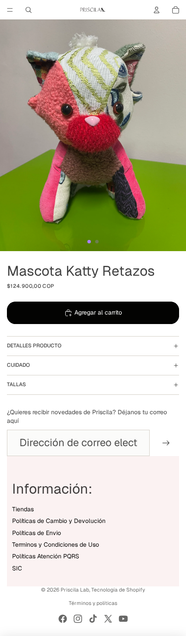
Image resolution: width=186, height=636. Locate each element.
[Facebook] (63, 619)
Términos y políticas (93, 603)
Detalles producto (34, 345)
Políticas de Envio (36, 533)
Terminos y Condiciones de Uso (55, 544)
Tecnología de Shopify (118, 589)
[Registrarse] (166, 443)
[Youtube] (123, 619)
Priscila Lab (75, 589)
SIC (17, 568)
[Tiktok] (93, 619)
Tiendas (23, 509)
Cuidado (18, 365)
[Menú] (10, 10)
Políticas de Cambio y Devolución (59, 521)
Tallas (16, 384)
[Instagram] (78, 619)
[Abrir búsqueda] (28, 9)
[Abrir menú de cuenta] (156, 9)
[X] (108, 619)
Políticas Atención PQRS (45, 556)
